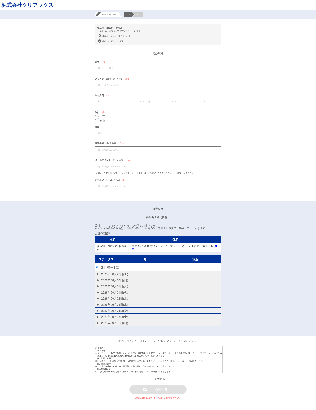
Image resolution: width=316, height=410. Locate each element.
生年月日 (99, 95)
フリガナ (99, 78)
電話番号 (99, 143)
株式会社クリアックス (28, 4)
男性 (102, 116)
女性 (102, 120)
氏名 (97, 61)
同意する (159, 379)
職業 (97, 127)
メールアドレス (103, 160)
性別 (97, 111)
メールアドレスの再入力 (107, 179)
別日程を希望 (110, 267)
